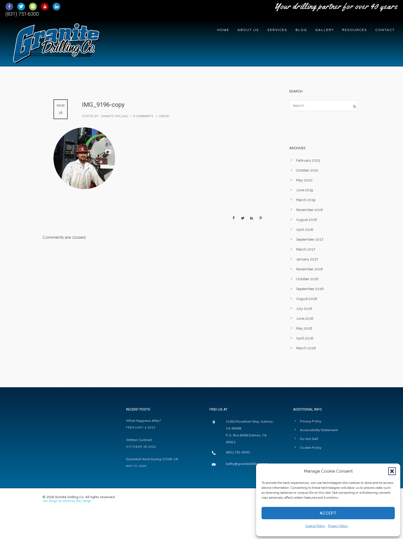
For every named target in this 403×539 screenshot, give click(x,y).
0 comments (143, 116)
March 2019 (306, 200)
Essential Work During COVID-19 (152, 459)
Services (277, 30)
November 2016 (309, 269)
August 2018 (306, 220)
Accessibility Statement (319, 430)
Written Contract (139, 440)
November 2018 (309, 210)
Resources (354, 30)
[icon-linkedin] (56, 6)
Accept (328, 513)
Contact (385, 30)
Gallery (324, 30)
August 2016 (306, 299)
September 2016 (310, 289)
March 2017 (305, 249)
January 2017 (307, 259)
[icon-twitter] (22, 6)
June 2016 (304, 318)
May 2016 (304, 328)
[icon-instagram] (34, 6)
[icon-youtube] (46, 6)
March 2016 (306, 348)
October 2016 (307, 279)
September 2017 (309, 239)
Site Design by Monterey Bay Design (66, 501)
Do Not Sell (309, 439)
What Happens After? (143, 421)
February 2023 (308, 160)
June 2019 (304, 190)
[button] (392, 471)
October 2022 (307, 170)
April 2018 (304, 230)
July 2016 (304, 309)
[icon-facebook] (10, 6)
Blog (301, 30)
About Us (248, 30)
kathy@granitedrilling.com (247, 464)
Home (223, 30)
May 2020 (304, 180)
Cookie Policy (315, 526)
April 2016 (304, 338)
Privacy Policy (338, 526)
